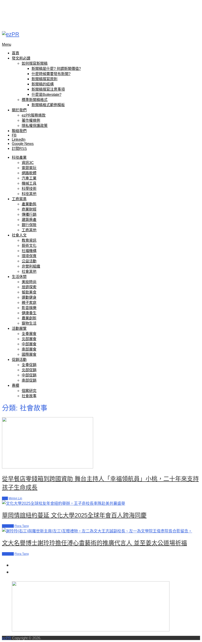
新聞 (5, 498)
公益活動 (29, 261)
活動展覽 (19, 328)
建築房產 (29, 219)
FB (14, 135)
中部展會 (29, 344)
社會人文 (19, 235)
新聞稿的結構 (43, 84)
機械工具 (29, 183)
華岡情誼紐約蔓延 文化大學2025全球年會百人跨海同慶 (74, 515)
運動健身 (29, 297)
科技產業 (19, 157)
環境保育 (29, 256)
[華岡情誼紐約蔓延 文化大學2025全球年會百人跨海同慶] (101, 503)
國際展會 (29, 354)
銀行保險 (29, 225)
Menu (6, 44)
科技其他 (29, 194)
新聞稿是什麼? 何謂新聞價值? (56, 68)
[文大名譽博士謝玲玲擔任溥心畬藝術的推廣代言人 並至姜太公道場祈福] (101, 531)
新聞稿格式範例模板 (48, 105)
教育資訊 (29, 240)
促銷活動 (19, 359)
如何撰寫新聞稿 (35, 63)
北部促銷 (29, 370)
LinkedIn (18, 139)
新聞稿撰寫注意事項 (48, 89)
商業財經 (29, 209)
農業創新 (29, 318)
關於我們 (19, 110)
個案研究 (29, 391)
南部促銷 (29, 380)
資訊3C (28, 162)
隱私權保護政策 (35, 125)
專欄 (15, 385)
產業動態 (29, 204)
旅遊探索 (29, 287)
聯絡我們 (19, 131)
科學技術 (29, 188)
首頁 (15, 53)
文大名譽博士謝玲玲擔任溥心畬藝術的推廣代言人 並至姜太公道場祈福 (94, 543)
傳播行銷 (29, 214)
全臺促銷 (29, 365)
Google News (23, 143)
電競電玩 (29, 168)
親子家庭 (29, 302)
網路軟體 (29, 173)
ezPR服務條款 (34, 115)
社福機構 (29, 251)
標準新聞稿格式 (35, 99)
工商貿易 (19, 199)
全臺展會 (29, 333)
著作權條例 (31, 120)
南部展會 (29, 349)
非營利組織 (31, 266)
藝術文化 (29, 245)
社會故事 (29, 396)
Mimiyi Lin (15, 498)
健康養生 (29, 313)
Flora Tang (22, 526)
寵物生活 (29, 323)
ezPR (6, 638)
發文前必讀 (21, 58)
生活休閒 (19, 276)
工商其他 (29, 230)
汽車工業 (29, 178)
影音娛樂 (29, 308)
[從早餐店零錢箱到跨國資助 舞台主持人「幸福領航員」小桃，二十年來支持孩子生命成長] (101, 443)
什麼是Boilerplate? (46, 94)
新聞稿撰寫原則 (44, 79)
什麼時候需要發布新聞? (51, 74)
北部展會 (29, 339)
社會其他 (29, 271)
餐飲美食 (29, 292)
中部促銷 (29, 375)
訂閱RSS (19, 148)
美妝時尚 (29, 282)
